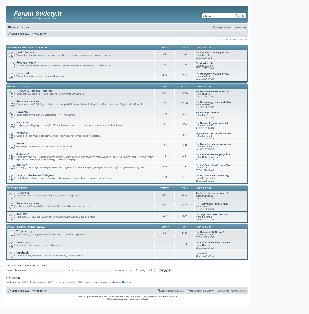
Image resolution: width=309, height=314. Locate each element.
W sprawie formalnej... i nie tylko (27, 47)
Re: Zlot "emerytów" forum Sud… (214, 165)
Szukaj (237, 15)
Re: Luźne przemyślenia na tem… (214, 242)
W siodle (22, 133)
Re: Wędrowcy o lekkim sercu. (212, 73)
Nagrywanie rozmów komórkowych (227, 303)
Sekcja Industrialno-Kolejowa (35, 175)
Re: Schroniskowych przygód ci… (214, 154)
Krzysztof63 (208, 65)
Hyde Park (23, 73)
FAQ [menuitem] (28, 27)
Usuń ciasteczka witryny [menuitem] (201, 291)
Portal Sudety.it (26, 52)
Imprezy (21, 164)
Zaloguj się (13, 265)
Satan (205, 167)
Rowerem (22, 112)
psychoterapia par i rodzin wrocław (239, 304)
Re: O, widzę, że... (205, 63)
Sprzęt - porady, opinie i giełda (26, 227)
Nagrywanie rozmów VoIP (216, 301)
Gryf (204, 76)
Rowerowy (23, 242)
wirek (205, 253)
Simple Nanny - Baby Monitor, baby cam (183, 301)
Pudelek (206, 196)
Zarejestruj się (35, 265)
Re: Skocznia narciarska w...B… (213, 193)
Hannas (126, 282)
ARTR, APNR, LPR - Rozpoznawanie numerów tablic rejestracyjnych (153, 301)
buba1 (205, 115)
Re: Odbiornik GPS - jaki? (210, 232)
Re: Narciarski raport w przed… (213, 123)
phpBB (102, 296)
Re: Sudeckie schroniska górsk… (214, 144)
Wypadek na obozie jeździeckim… (214, 133)
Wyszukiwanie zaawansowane (243, 15)
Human (206, 245)
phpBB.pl (143, 299)
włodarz (206, 104)
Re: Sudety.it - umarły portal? (212, 52)
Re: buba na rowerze (207, 112)
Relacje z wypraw (27, 101)
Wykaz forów (39, 291)
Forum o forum (26, 62)
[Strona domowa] (10, 13)
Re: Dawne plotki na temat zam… (214, 91)
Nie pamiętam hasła (124, 270)
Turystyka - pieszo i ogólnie (34, 90)
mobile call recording (242, 303)
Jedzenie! (22, 154)
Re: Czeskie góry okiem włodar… (214, 102)
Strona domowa (20, 291)
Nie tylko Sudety (17, 188)
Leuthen (206, 125)
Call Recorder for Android (201, 301)
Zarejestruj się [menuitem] (222, 27)
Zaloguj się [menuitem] (240, 27)
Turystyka (22, 192)
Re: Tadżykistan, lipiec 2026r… (212, 204)
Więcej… (16, 27)
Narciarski (22, 252)
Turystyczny (24, 231)
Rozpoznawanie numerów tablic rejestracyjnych (235, 301)
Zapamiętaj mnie (144, 270)
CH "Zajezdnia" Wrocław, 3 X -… (213, 214)
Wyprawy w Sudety (18, 86)
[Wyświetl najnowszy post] (209, 55)
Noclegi (21, 143)
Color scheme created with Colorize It (159, 296)
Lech (204, 55)
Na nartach (23, 122)
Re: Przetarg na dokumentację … (214, 175)
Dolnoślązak (208, 157)
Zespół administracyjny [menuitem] (172, 291)
